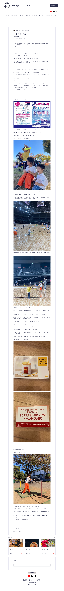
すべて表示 (54, 537)
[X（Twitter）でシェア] (16, 528)
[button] (54, 23)
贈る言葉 (11, 549)
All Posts (9, 23)
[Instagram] (54, 11)
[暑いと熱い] (32, 543)
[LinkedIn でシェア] (18, 528)
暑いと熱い (28, 549)
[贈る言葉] (16, 543)
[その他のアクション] (49, 30)
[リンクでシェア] (21, 528)
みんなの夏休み (45, 549)
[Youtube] (51, 11)
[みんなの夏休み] (48, 543)
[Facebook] (56, 11)
